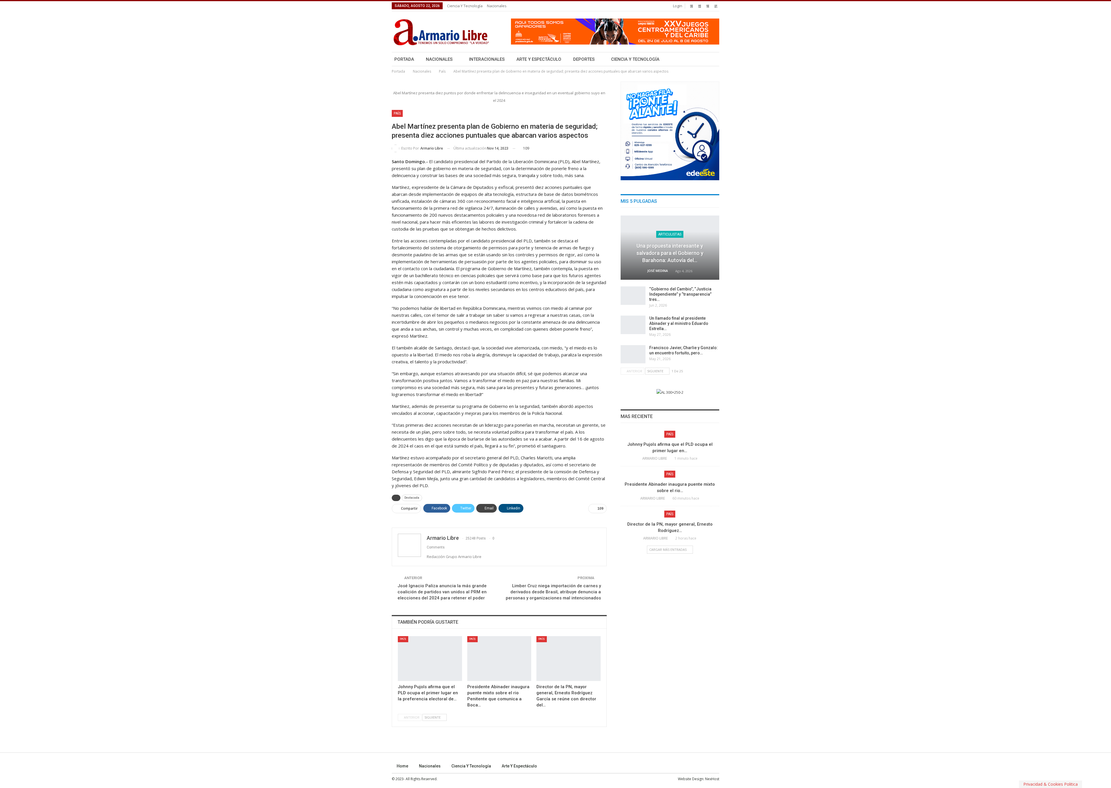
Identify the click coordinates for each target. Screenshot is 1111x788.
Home (402, 766)
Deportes (584, 59)
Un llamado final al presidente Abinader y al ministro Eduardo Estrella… (678, 323)
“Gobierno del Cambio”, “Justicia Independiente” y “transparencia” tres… (680, 294)
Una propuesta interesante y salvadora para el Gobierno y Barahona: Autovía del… (670, 253)
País (397, 113)
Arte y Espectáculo (538, 59)
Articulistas (669, 234)
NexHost (712, 778)
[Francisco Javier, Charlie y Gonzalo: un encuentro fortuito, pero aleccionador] (633, 354)
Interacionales (487, 59)
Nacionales (497, 5)
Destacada (411, 497)
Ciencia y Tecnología (465, 5)
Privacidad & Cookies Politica (1050, 784)
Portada (404, 59)
